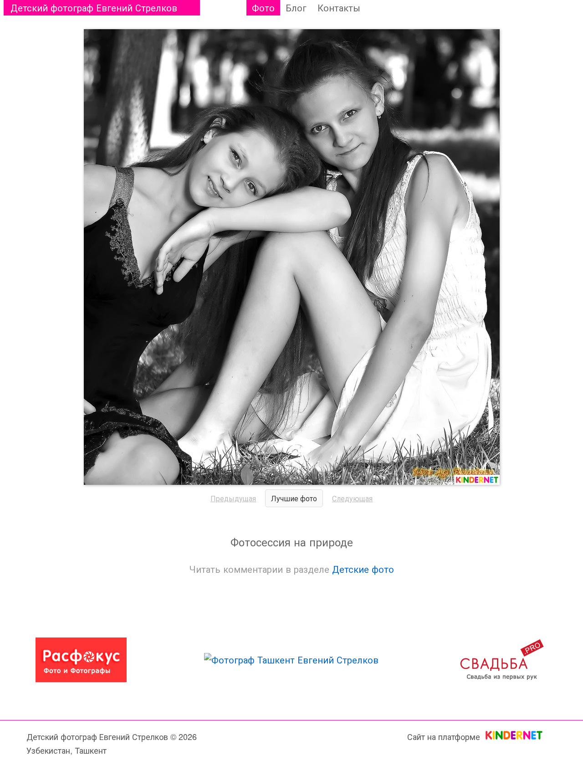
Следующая (352, 498)
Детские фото (363, 569)
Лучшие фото (294, 498)
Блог (296, 7)
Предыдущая (233, 498)
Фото (263, 7)
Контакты (338, 7)
